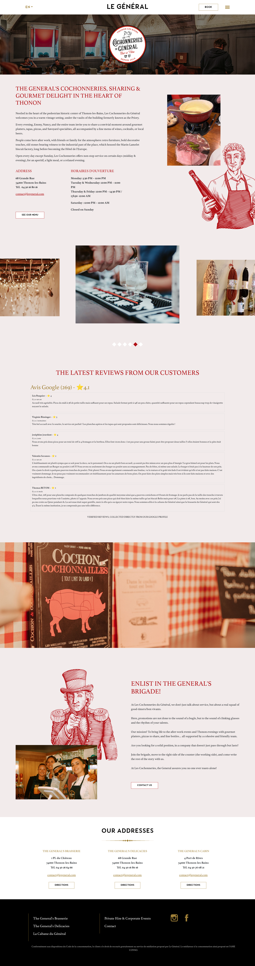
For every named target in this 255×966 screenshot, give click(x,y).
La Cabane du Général (49, 934)
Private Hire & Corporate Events (127, 918)
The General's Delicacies (51, 926)
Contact (110, 926)
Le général (127, 7)
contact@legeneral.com (30, 194)
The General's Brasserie (50, 918)
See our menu (30, 215)
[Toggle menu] (227, 7)
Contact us (144, 785)
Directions (61, 885)
